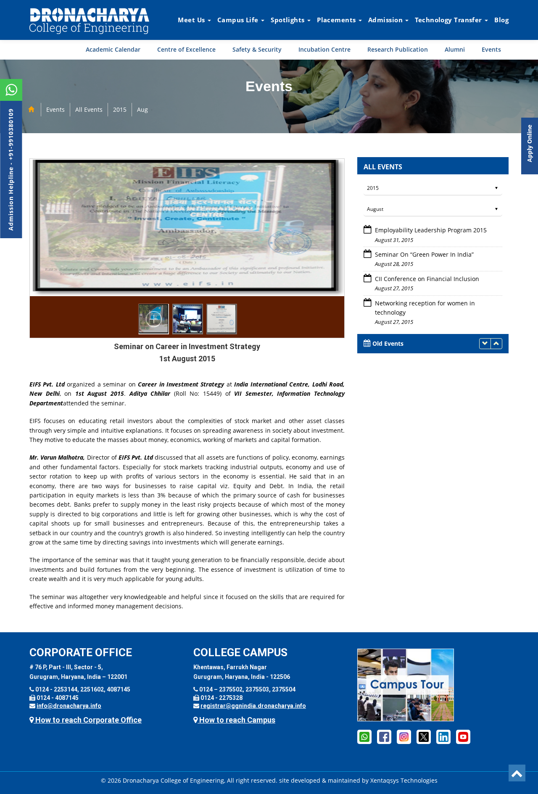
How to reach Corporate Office (88, 719)
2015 (120, 109)
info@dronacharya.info (69, 705)
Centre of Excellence (186, 49)
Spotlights (288, 20)
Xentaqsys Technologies (404, 780)
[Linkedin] (443, 736)
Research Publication (397, 49)
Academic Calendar (113, 49)
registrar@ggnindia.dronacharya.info (253, 705)
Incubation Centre (324, 49)
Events (491, 49)
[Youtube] (463, 736)
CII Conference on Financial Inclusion (427, 254)
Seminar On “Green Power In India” (424, 230)
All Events (89, 109)
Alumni (455, 49)
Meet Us (192, 20)
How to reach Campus (236, 719)
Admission (386, 20)
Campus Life (238, 20)
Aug (142, 109)
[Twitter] (424, 736)
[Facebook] (364, 736)
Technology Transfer (449, 20)
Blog (501, 20)
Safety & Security (257, 49)
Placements (337, 20)
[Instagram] (404, 736)
